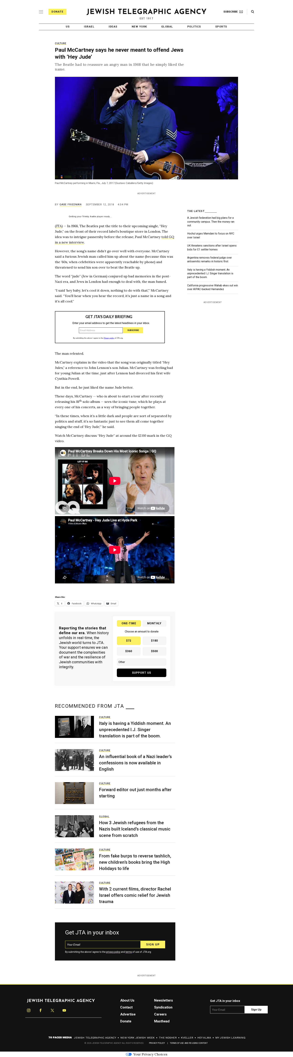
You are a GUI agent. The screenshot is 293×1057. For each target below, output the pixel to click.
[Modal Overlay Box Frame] (110, 327)
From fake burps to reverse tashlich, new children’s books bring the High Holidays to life (135, 862)
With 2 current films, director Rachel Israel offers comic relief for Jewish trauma (135, 895)
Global (167, 26)
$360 (128, 651)
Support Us (141, 672)
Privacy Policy (157, 1043)
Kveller (187, 1037)
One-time (129, 623)
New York (139, 26)
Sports (221, 26)
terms (128, 952)
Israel (89, 26)
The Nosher (168, 1037)
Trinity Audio (89, 216)
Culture (60, 43)
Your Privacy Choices (150, 1054)
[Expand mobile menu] (41, 12)
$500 (154, 651)
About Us (127, 1000)
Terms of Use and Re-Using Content (189, 1043)
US (68, 26)
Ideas (113, 26)
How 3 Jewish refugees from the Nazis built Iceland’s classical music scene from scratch (134, 829)
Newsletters (163, 1000)
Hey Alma (204, 1037)
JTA (59, 226)
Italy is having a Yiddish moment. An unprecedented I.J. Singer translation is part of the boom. (210, 273)
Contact (126, 1007)
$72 (128, 640)
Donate (57, 11)
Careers (160, 1014)
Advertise (127, 1014)
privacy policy (113, 952)
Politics (194, 26)
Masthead (162, 1021)
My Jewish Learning (230, 1037)
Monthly (154, 623)
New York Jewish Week (137, 1037)
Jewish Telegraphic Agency (95, 1037)
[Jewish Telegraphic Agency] (61, 1002)
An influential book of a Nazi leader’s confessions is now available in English (135, 763)
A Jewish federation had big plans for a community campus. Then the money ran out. (210, 221)
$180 (154, 640)
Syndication (163, 1007)
